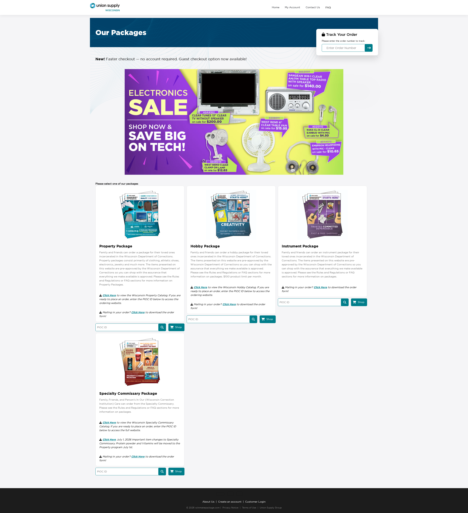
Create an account (229, 501)
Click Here (109, 295)
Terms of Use (249, 507)
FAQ (328, 7)
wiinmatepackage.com (207, 507)
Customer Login (255, 501)
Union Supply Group (271, 507)
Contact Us (313, 7)
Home (275, 7)
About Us (208, 501)
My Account (292, 7)
